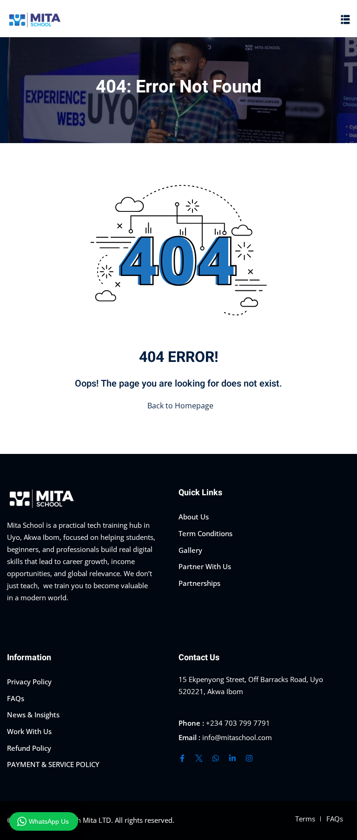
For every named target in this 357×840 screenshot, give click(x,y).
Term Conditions (205, 533)
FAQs (15, 698)
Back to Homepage (180, 405)
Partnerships (199, 583)
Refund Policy (29, 748)
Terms (305, 818)
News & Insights (33, 714)
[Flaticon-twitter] (199, 758)
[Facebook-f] (182, 758)
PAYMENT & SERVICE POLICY (53, 764)
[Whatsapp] (215, 758)
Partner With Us (204, 566)
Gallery (190, 550)
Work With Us (29, 731)
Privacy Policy (29, 681)
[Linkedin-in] (232, 758)
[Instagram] (249, 758)
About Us (193, 516)
